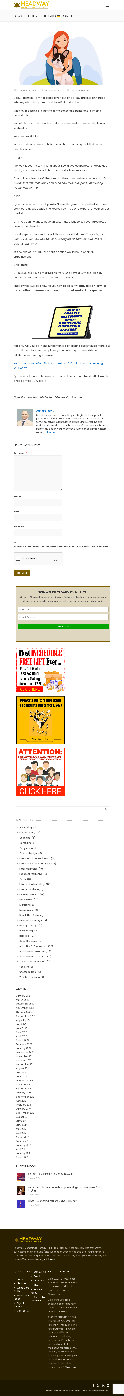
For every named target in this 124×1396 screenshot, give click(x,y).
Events (37, 1276)
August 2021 (22, 1068)
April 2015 (21, 1149)
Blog (36, 1285)
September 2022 (25, 1016)
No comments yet (79, 90)
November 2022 (25, 1008)
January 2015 (23, 1153)
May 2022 (21, 1032)
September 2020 (25, 1088)
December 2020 (25, 1080)
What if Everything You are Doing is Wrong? (52, 1201)
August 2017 (23, 1116)
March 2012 (22, 1157)
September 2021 (25, 1064)
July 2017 (21, 1121)
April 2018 (21, 1100)
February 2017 (23, 1141)
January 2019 (23, 1092)
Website (19, 526)
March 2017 (22, 1137)
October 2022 (24, 1012)
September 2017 (25, 1112)
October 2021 (23, 1060)
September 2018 (25, 1096)
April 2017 (21, 1133)
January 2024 (23, 995)
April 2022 (21, 1036)
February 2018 (23, 1104)
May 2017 (21, 1129)
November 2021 (24, 1056)
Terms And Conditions (38, 1298)
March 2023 (22, 999)
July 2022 (21, 1024)
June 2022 (22, 1028)
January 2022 (23, 1048)
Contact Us (23, 1311)
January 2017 (23, 1145)
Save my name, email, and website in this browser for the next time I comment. (62, 546)
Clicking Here (55, 1294)
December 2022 (25, 1004)
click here (51, 432)
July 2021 (21, 1072)
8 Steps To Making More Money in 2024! (50, 1173)
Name (18, 496)
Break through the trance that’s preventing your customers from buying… (65, 1189)
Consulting (40, 1272)
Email (18, 511)
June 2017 (21, 1125)
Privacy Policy (36, 1291)
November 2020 (25, 1084)
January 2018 (23, 1108)
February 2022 (24, 1044)
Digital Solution (19, 1305)
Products (39, 1280)
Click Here (49, 1259)
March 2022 (22, 1040)
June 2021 (21, 1076)
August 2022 (23, 1020)
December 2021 (25, 1052)
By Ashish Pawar (53, 90)
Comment (20, 453)
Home (20, 1279)
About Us (22, 1283)
